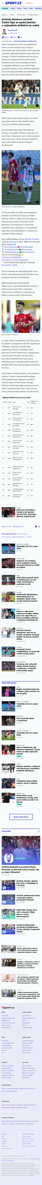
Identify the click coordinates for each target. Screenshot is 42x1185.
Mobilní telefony (6, 1121)
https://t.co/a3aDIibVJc (12, 257)
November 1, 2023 (9, 265)
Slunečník (26, 1105)
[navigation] (2, 3)
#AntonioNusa (10, 247)
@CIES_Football (32, 239)
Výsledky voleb (6, 1020)
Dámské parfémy (26, 1121)
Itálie (18, 575)
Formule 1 (4, 1050)
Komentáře (6, 831)
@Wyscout (13, 242)
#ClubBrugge (27, 247)
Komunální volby (6, 1027)
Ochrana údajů (26, 1136)
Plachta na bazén (11, 1105)
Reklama (4, 1146)
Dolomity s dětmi (6, 1077)
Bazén (3, 1105)
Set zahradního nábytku (8, 1107)
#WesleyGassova (11, 252)
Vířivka (25, 1107)
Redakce (4, 1134)
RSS (3, 1136)
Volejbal (19, 647)
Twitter (4, 1143)
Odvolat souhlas (26, 1143)
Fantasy (5, 8)
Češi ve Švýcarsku (7, 1073)
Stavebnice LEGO (16, 1121)
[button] (21, 94)
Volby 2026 (5, 1015)
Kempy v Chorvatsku (7, 1066)
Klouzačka (32, 1105)
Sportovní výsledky (22, 544)
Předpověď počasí (13, 1088)
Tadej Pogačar (26, 1023)
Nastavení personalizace (28, 1146)
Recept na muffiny (27, 1043)
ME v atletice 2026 (7, 1048)
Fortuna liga (22, 534)
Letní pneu (35, 1121)
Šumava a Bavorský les (8, 1070)
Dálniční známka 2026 (28, 1068)
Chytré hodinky (20, 1124)
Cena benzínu (31, 1088)
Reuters (37, 1159)
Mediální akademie (27, 1141)
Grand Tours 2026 (27, 1027)
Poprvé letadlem (6, 1068)
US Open (19, 592)
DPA (33, 1159)
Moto (31, 8)
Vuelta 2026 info (26, 1015)
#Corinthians (28, 252)
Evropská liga (20, 662)
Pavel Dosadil (12, 30)
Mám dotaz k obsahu (28, 1139)
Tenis (25, 8)
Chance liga (5, 1040)
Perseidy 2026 (23, 1088)
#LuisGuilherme (11, 250)
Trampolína (19, 1105)
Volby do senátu (6, 1025)
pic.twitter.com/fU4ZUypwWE (15, 260)
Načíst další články (21, 817)
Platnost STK (25, 1077)
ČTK (31, 1159)
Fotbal (13, 8)
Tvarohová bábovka (27, 1048)
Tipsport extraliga (6, 1045)
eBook (7, 37)
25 (21, 37)
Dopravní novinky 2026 (28, 1070)
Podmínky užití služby (28, 1134)
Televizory (12, 1124)
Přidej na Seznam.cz (7, 1148)
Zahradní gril (19, 1107)
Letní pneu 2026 (26, 1066)
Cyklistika (19, 628)
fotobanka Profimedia (8, 1160)
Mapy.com (5, 1088)
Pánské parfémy (29, 1124)
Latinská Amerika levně (8, 1075)
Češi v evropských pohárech (9, 1091)
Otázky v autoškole (27, 1075)
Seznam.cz (29, 3)
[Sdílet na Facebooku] (36, 526)
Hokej (19, 8)
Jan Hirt (24, 1020)
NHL (3, 1052)
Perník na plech (26, 1052)
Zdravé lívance (26, 1045)
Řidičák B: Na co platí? (28, 1073)
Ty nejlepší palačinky (28, 1040)
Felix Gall (24, 1025)
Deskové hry (5, 1124)
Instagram (4, 1141)
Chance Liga (20, 558)
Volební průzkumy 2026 (8, 1018)
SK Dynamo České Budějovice (13, 537)
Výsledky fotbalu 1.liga (8, 1043)
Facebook (4, 1139)
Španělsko (19, 716)
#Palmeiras (27, 250)
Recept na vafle (26, 1050)
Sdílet (14, 37)
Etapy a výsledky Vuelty (28, 1018)
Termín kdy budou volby (8, 1023)
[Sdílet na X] (39, 526)
